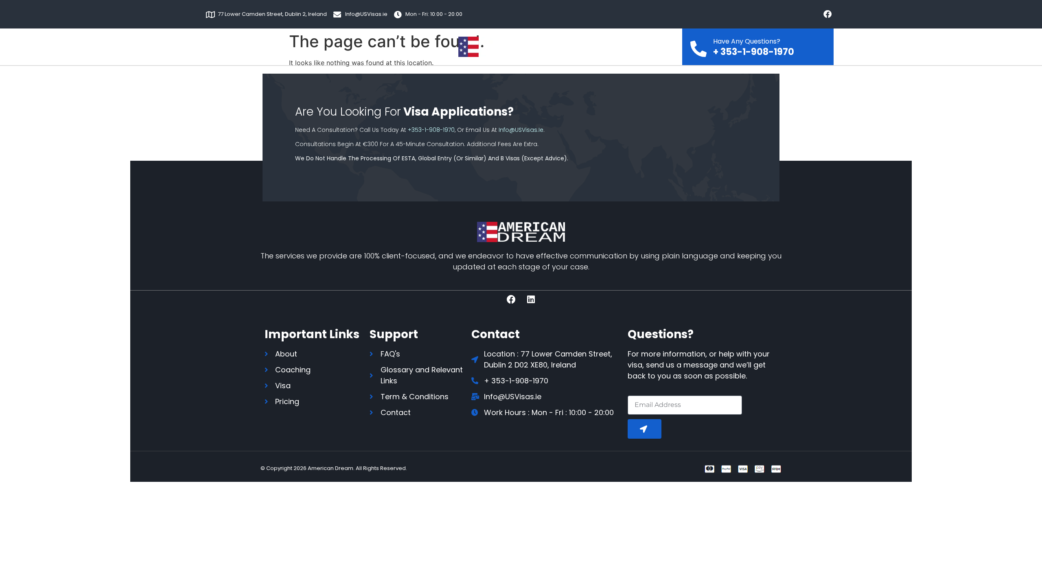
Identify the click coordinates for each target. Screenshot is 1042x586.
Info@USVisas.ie (521, 130)
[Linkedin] (531, 299)
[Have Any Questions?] (698, 46)
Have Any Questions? (746, 41)
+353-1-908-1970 (431, 130)
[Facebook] (827, 14)
